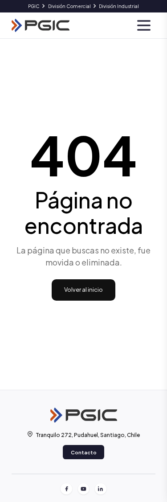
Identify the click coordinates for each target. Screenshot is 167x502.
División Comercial (69, 6)
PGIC (34, 6)
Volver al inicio (83, 289)
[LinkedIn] (100, 489)
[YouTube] (84, 489)
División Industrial (119, 6)
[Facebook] (66, 489)
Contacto (84, 452)
